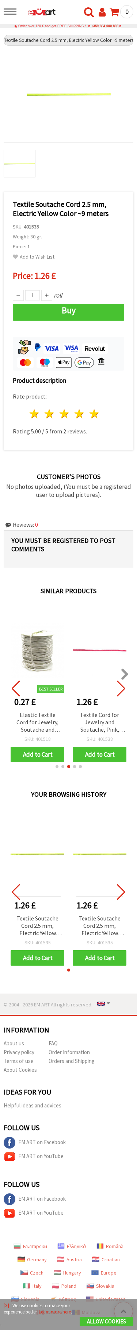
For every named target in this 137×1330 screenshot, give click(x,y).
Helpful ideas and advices (32, 1105)
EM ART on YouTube (41, 1156)
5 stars (94, 413)
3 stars (64, 413)
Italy (37, 1286)
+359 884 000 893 (104, 26)
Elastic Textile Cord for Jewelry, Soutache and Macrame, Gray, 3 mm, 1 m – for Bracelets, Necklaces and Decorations (37, 722)
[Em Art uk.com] (38, 13)
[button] (57, 766)
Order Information (69, 1052)
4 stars (79, 413)
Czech (36, 1272)
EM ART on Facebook (42, 1142)
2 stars (49, 413)
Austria (74, 1259)
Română (114, 1246)
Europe (109, 1272)
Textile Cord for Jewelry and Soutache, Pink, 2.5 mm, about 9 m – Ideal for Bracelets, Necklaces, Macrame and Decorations (100, 722)
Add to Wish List (37, 257)
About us (14, 1043)
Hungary (72, 1272)
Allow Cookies (106, 1321)
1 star (34, 413)
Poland (68, 1286)
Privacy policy (19, 1052)
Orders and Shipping (72, 1060)
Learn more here (55, 1312)
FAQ (53, 1043)
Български (35, 1246)
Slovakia (105, 1286)
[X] (6, 1305)
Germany (37, 1259)
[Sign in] (104, 12)
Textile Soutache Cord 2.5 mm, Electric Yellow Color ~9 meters (37, 926)
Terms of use (19, 1060)
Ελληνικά (76, 1246)
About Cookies (20, 1069)
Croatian (111, 1259)
